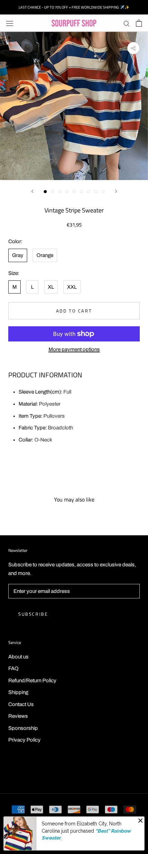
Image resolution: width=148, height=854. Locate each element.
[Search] (127, 23)
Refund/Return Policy (32, 680)
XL (51, 287)
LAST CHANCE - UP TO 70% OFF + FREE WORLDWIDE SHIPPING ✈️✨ (74, 7)
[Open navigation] (9, 23)
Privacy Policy (24, 740)
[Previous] (32, 191)
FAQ (13, 668)
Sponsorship (23, 728)
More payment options (74, 349)
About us (18, 656)
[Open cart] (139, 23)
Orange (44, 255)
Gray (17, 255)
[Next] (116, 191)
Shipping (18, 692)
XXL (72, 287)
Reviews (18, 716)
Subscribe (33, 613)
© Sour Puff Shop (74, 771)
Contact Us (21, 704)
